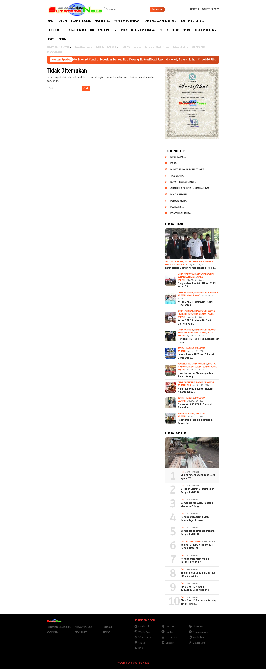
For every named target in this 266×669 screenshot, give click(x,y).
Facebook (143, 626)
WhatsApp (144, 632)
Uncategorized (192, 541)
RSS (140, 648)
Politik (211, 364)
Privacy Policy (83, 627)
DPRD (173, 163)
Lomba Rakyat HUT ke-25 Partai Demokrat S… (196, 356)
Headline (189, 348)
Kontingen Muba (180, 213)
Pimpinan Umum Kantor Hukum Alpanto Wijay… (195, 390)
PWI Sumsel (177, 207)
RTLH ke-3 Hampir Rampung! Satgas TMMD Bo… (197, 490)
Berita (181, 348)
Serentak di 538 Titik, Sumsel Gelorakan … (195, 406)
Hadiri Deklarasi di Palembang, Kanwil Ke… (195, 421)
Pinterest (198, 626)
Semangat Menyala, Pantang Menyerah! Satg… (197, 504)
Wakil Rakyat (181, 265)
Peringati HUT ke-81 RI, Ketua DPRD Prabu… (198, 340)
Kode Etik (52, 632)
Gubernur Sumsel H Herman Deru (190, 188)
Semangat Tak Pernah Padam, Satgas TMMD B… (198, 532)
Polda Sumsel (178, 194)
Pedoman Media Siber (59, 627)
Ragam (199, 382)
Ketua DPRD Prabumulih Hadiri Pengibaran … (195, 303)
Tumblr (169, 632)
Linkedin (170, 642)
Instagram (171, 637)
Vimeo (141, 642)
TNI (182, 472)
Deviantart (199, 642)
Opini (180, 382)
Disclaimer (81, 632)
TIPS (189, 385)
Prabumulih (177, 261)
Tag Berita (177, 175)
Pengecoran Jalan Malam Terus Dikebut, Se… (195, 560)
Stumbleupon (200, 632)
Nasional (188, 292)
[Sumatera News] (75, 9)
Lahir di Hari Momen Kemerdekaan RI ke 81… (190, 267)
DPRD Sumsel (178, 157)
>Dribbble (198, 637)
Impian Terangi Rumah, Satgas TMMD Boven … (198, 574)
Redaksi (107, 627)
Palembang (189, 382)
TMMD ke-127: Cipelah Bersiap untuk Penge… (198, 602)
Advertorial (184, 364)
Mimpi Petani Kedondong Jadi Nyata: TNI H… (198, 476)
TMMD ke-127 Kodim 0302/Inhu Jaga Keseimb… (196, 588)
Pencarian (157, 9)
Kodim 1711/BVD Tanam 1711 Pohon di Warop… (197, 546)
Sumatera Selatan (187, 277)
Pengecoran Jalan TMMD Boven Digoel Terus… (195, 518)
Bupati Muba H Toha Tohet (187, 169)
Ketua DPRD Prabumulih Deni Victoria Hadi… (194, 322)
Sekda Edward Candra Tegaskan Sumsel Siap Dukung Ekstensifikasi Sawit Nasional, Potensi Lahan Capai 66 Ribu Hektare (120, 59)
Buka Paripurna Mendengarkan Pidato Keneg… (195, 374)
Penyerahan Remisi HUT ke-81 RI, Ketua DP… (197, 285)
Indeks (106, 632)
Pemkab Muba (178, 200)
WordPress (144, 637)
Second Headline (193, 261)
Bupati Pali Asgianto (183, 182)
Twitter (170, 626)
